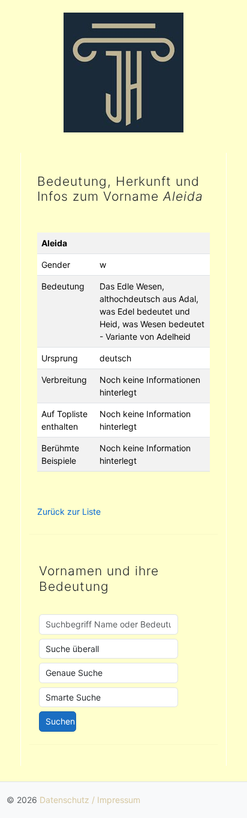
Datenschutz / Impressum (90, 800)
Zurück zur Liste (69, 511)
